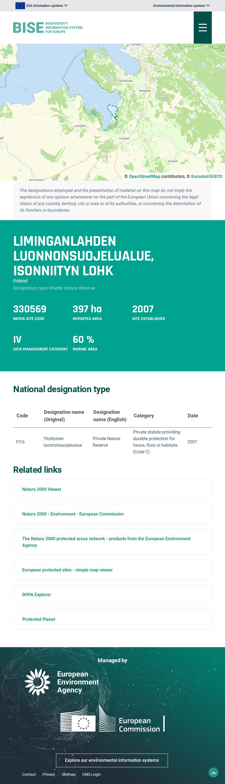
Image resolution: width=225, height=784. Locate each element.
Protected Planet (38, 619)
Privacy (49, 774)
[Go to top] (213, 772)
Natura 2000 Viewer (41, 489)
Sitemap (69, 774)
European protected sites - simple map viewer (67, 570)
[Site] (78, 27)
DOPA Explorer (36, 594)
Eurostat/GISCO (206, 176)
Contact (29, 774)
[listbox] (41, 6)
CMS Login (91, 774)
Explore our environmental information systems (112, 760)
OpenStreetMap (144, 176)
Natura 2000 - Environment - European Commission (73, 514)
